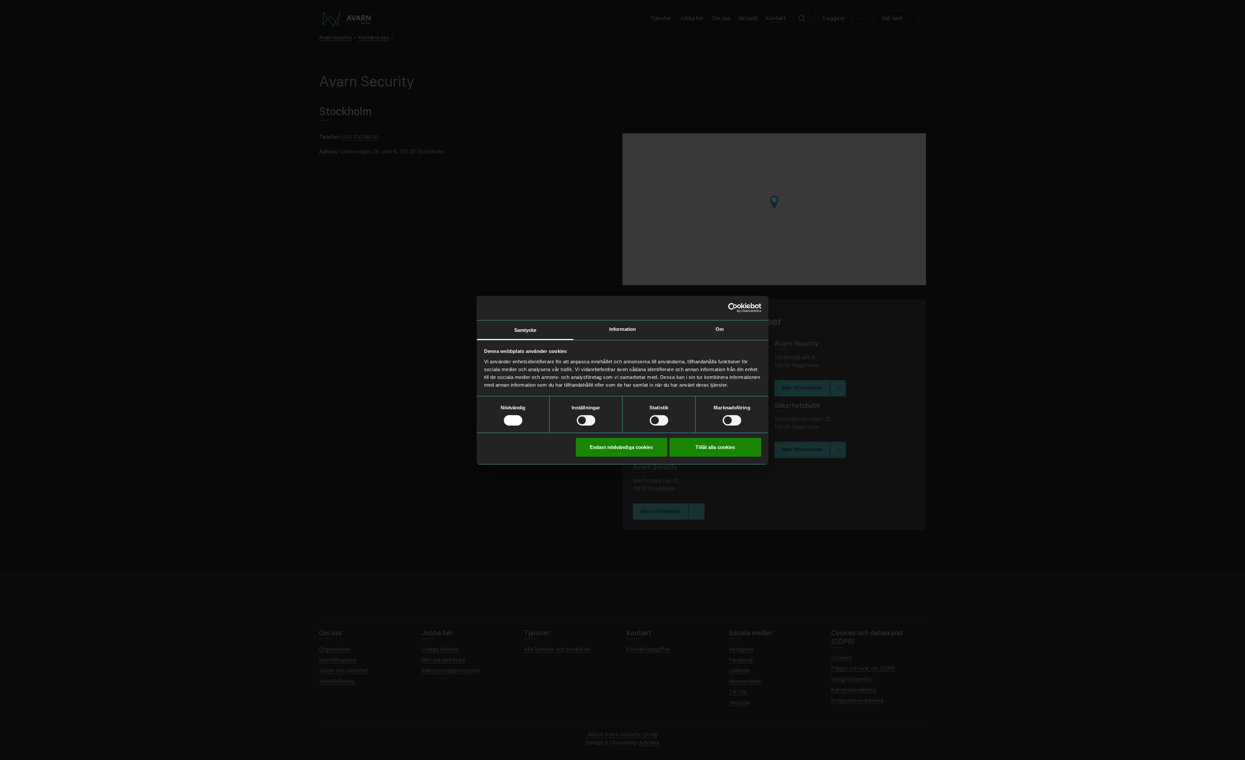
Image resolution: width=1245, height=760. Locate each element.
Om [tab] (720, 329)
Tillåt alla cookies (715, 447)
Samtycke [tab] (525, 329)
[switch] (586, 420)
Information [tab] (622, 329)
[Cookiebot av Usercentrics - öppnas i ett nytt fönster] (733, 308)
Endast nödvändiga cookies (621, 447)
